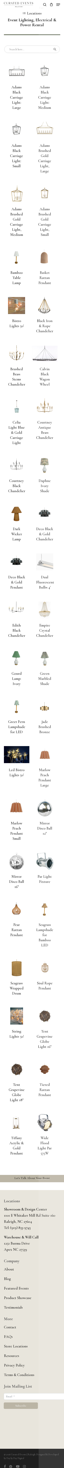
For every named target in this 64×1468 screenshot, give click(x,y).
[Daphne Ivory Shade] (45, 465)
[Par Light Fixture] (45, 861)
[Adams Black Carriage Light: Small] (17, 130)
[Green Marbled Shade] (45, 658)
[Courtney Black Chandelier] (17, 465)
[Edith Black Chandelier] (17, 610)
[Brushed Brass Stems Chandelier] (17, 353)
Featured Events (16, 1288)
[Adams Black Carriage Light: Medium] (45, 71)
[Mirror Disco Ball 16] (17, 861)
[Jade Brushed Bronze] (45, 706)
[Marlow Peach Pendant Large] (45, 754)
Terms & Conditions (19, 1375)
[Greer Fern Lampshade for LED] (17, 706)
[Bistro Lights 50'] (17, 305)
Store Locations (16, 1346)
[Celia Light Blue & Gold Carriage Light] (17, 407)
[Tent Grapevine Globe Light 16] (45, 1016)
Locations (34, 13)
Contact (10, 1327)
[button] (58, 4)
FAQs (8, 1336)
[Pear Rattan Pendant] (17, 909)
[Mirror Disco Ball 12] (45, 807)
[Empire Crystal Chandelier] (45, 610)
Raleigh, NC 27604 (18, 1221)
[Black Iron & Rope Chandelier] (45, 305)
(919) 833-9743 (20, 1227)
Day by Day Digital (15, 1458)
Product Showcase (17, 1298)
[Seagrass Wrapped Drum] (17, 967)
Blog (7, 1279)
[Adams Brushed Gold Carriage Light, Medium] (17, 193)
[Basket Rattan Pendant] (45, 257)
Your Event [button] (43, 1178)
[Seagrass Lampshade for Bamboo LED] (45, 909)
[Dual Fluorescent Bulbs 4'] (45, 561)
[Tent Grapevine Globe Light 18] (17, 1069)
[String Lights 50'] (17, 1016)
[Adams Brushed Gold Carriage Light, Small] (45, 193)
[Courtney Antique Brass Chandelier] (45, 407)
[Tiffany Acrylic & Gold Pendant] (17, 1122)
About (9, 1269)
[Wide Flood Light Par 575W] (45, 1122)
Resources (11, 1356)
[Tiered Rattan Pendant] (45, 1069)
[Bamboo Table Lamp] (17, 257)
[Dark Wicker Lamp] (17, 513)
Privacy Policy (14, 1365)
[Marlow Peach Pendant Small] (17, 807)
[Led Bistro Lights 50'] (17, 754)
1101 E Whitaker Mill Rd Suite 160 (29, 1215)
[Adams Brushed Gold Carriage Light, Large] (45, 130)
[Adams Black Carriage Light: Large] (17, 71)
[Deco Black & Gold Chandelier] (45, 513)
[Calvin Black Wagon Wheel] (45, 353)
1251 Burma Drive (17, 1243)
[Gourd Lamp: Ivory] (17, 658)
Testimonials (13, 1307)
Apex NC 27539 (15, 1249)
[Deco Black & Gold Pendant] (17, 561)
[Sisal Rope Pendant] (45, 967)
